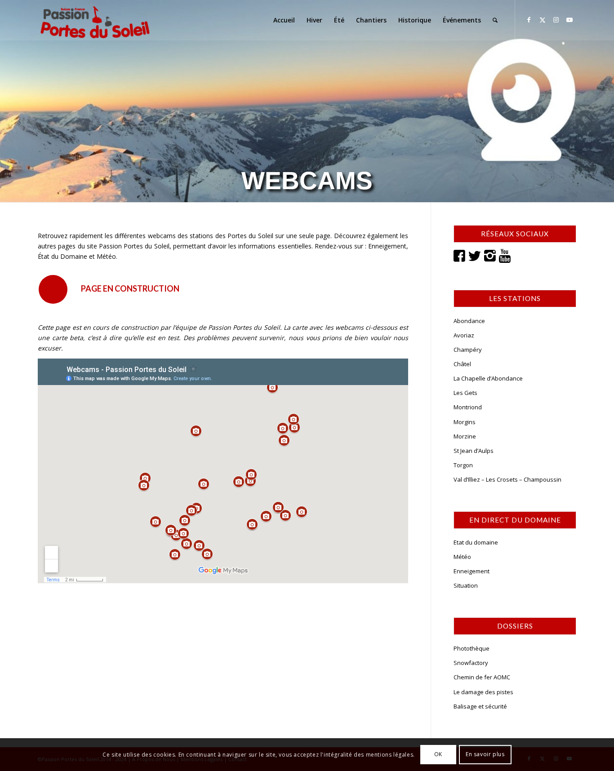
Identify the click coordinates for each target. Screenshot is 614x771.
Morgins (465, 422)
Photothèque (471, 648)
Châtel (462, 364)
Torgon (463, 465)
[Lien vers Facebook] (529, 20)
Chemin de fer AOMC (482, 677)
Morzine (465, 436)
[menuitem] (284, 20)
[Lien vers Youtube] (569, 20)
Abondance (469, 321)
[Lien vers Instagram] (556, 20)
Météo (106, 256)
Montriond (468, 407)
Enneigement (387, 246)
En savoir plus (485, 754)
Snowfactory (471, 663)
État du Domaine (62, 256)
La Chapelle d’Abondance (488, 378)
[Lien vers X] (542, 20)
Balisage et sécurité (480, 706)
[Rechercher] (495, 20)
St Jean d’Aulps (474, 451)
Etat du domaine (476, 542)
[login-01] (95, 20)
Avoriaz (464, 335)
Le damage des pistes (483, 692)
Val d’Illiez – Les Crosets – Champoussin (507, 479)
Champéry (468, 350)
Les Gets (465, 393)
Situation (466, 585)
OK (438, 754)
